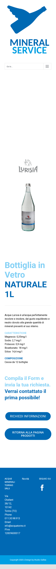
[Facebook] (42, 488)
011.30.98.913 (12, 518)
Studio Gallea (40, 560)
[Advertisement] (28, 100)
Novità (25, 478)
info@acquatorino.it (15, 525)
